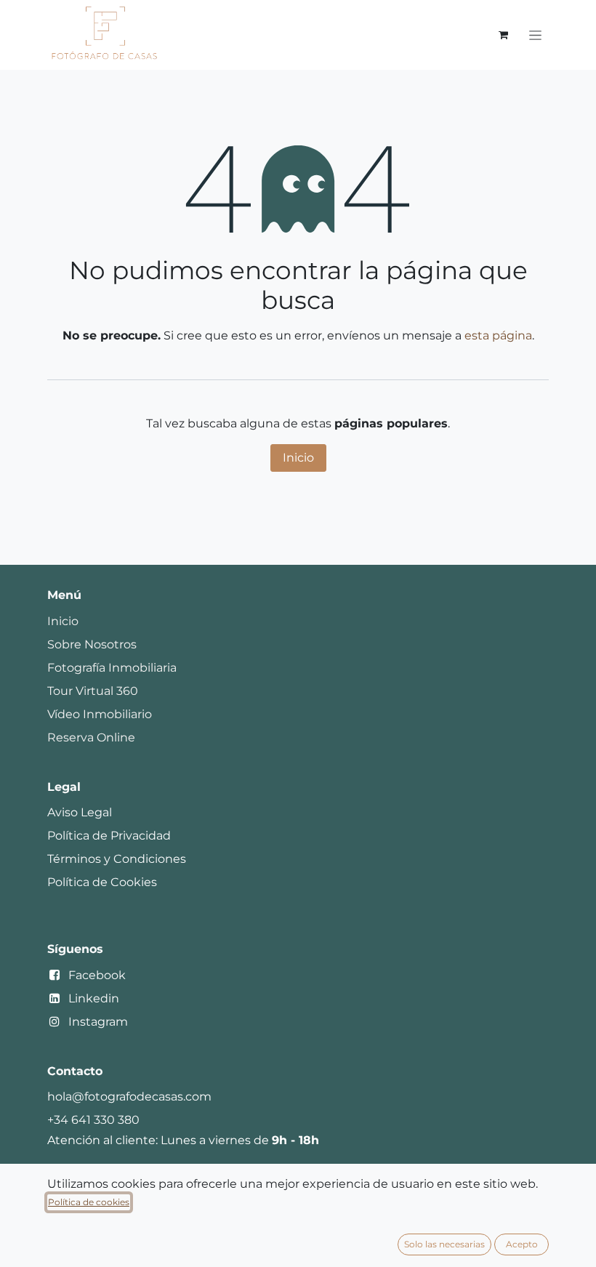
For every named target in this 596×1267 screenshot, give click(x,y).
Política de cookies (88, 1201)
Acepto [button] (522, 1244)
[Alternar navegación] (535, 35)
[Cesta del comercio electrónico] (503, 35)
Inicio (298, 457)
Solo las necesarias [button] (444, 1244)
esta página (498, 335)
